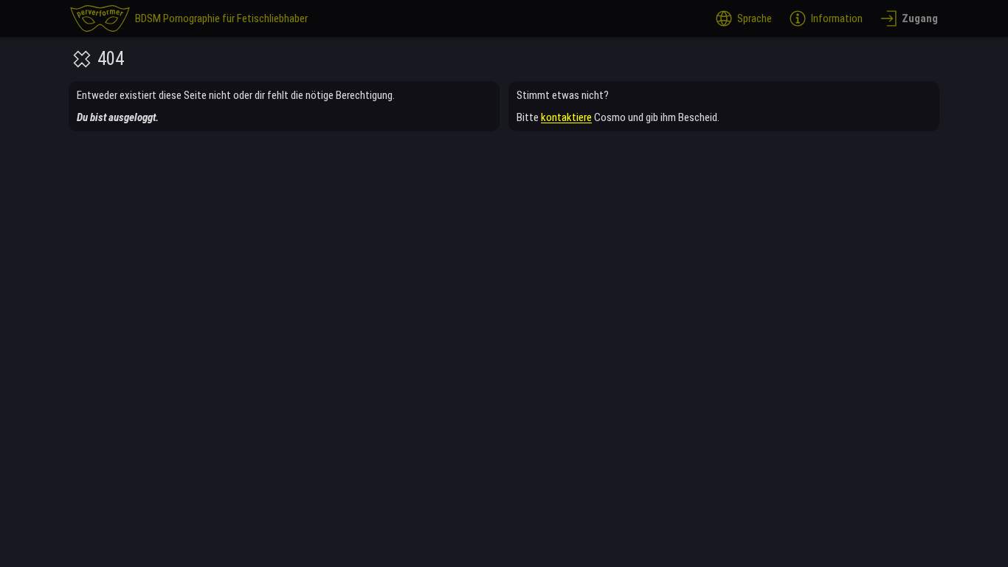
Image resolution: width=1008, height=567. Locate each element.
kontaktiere (566, 117)
